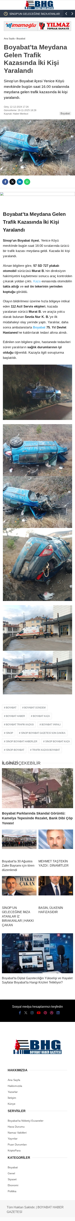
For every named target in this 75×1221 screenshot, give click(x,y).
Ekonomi (13, 1185)
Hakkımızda (15, 1085)
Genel (11, 1173)
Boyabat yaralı (51, 724)
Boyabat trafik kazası (20, 724)
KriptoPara (14, 1150)
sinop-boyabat (15, 750)
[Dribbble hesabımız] (51, 1013)
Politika (12, 1191)
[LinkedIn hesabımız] (58, 1013)
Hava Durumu (16, 1126)
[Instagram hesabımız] (32, 1013)
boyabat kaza (41, 716)
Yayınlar (13, 1138)
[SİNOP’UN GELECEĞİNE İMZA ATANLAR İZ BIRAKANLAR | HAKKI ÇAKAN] (19, 889)
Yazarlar (13, 1091)
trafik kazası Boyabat (46, 750)
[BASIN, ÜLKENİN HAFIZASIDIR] (55, 889)
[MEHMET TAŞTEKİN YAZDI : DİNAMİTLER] (55, 843)
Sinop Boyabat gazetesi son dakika (43, 733)
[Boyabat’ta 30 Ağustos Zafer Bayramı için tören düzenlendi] (19, 843)
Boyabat (65, 113)
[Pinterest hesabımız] (45, 1013)
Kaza (37, 281)
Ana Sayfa (14, 1079)
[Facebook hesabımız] (20, 1013)
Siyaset (12, 1179)
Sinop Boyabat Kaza (57, 741)
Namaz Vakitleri (17, 1132)
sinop (9, 733)
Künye (11, 1103)
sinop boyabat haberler (21, 741)
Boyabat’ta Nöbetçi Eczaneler (25, 1120)
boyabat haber (15, 716)
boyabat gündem (35, 707)
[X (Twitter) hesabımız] (26, 1013)
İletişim (12, 1097)
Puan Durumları (17, 1144)
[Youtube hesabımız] (39, 1013)
